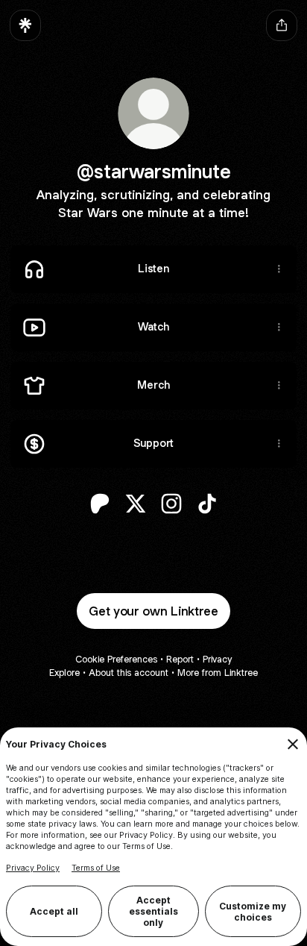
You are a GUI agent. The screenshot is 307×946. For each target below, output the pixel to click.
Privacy (217, 659)
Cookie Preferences (116, 659)
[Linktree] (25, 25)
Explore (64, 672)
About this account (128, 672)
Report (180, 659)
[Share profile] (282, 25)
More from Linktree (217, 672)
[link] (100, 503)
